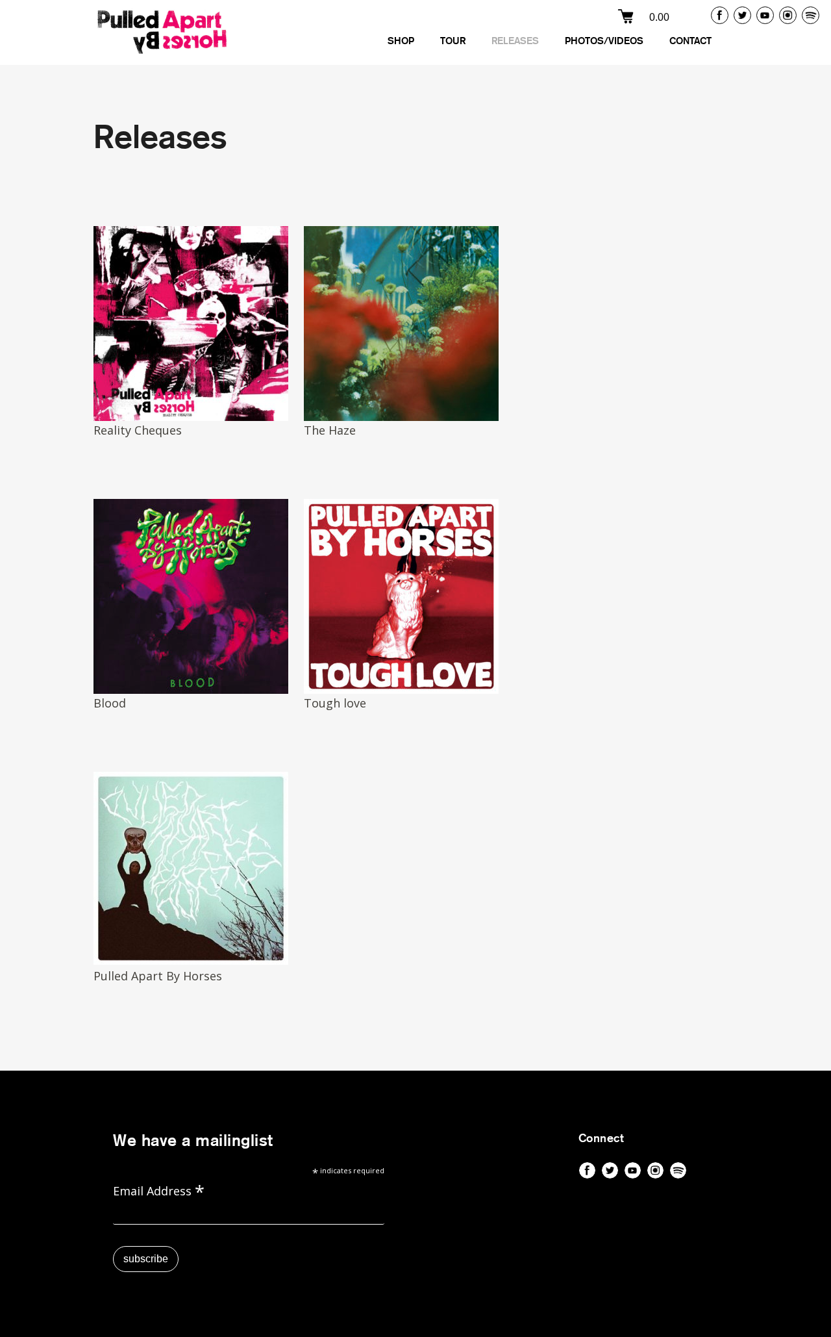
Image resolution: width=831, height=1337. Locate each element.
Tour (452, 41)
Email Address (159, 1190)
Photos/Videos (604, 41)
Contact (690, 41)
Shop (401, 41)
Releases (515, 41)
